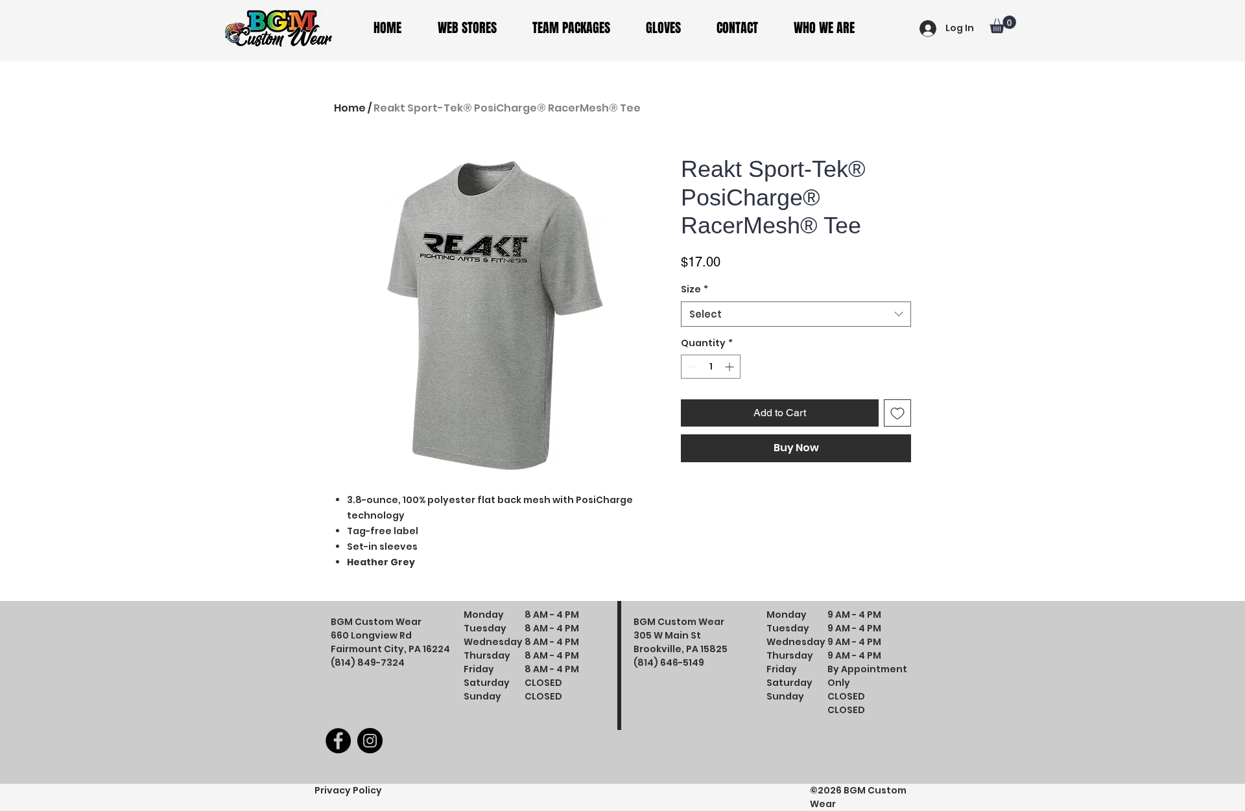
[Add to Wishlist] (897, 413)
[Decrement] (691, 366)
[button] (475, 28)
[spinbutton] (710, 366)
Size (694, 289)
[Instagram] (370, 740)
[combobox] (796, 314)
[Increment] (730, 366)
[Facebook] (338, 740)
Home (350, 107)
